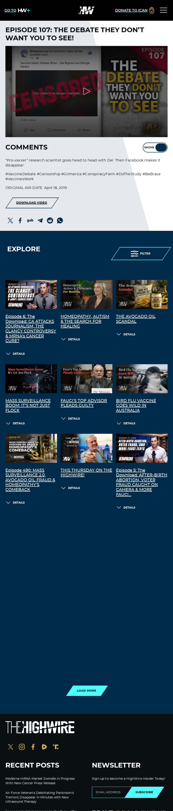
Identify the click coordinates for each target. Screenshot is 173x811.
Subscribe (144, 792)
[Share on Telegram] (40, 220)
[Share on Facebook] (20, 220)
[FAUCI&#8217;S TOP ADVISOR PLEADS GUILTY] (86, 378)
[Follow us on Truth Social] (55, 747)
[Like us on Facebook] (33, 747)
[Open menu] (163, 10)
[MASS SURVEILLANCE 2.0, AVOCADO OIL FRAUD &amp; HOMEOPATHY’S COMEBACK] (31, 448)
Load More (86, 690)
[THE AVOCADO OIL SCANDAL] (142, 294)
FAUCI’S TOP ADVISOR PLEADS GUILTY (84, 403)
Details (19, 353)
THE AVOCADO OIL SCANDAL (136, 319)
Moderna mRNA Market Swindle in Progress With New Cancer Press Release (40, 781)
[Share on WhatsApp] (60, 220)
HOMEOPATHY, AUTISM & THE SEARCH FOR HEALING (85, 321)
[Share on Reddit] (50, 220)
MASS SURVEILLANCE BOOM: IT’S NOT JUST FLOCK (28, 406)
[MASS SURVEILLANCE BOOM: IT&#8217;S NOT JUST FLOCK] (31, 378)
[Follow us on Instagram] (22, 747)
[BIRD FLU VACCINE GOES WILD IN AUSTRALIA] (142, 378)
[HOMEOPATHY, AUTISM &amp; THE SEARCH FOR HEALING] (86, 294)
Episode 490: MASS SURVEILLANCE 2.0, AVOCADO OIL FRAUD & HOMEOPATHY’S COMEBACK (30, 480)
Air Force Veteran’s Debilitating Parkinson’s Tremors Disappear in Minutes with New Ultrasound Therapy (39, 797)
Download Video (31, 202)
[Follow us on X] (10, 747)
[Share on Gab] (30, 220)
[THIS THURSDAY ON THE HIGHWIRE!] (86, 448)
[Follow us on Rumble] (44, 747)
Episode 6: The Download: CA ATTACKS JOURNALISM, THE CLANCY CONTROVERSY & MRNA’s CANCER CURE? (30, 329)
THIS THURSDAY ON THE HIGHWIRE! (86, 472)
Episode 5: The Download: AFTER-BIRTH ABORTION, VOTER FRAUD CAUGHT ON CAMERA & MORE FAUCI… (141, 482)
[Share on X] (10, 220)
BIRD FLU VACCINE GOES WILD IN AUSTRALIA (136, 406)
